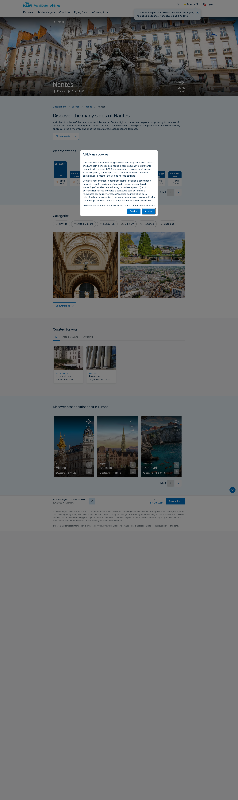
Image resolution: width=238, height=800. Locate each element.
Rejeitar (134, 211)
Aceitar (148, 211)
